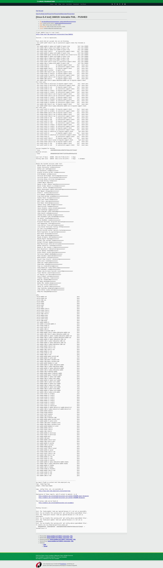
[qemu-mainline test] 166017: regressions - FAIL (60, 536)
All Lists (41, 10)
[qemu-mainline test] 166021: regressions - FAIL (60, 537)
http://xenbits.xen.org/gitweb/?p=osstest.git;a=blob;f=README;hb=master (62, 497)
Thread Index (70, 13)
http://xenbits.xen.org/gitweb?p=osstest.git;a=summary (56, 502)
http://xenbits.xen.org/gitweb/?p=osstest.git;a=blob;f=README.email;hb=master (64, 496)
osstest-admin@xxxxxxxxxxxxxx (68, 21)
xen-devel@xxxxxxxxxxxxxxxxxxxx (50, 21)
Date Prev (38, 13)
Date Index (64, 13)
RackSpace (63, 563)
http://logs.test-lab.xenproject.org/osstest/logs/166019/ (54, 34)
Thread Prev (51, 13)
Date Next (44, 13)
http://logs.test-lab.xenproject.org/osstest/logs (54, 491)
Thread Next (57, 13)
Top (37, 10)
